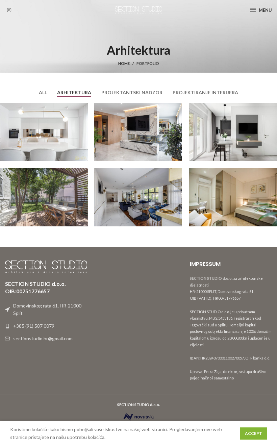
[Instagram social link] (9, 10)
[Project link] (44, 132)
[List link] (46, 326)
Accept (253, 433)
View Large (83, 108)
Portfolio (147, 63)
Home (124, 63)
